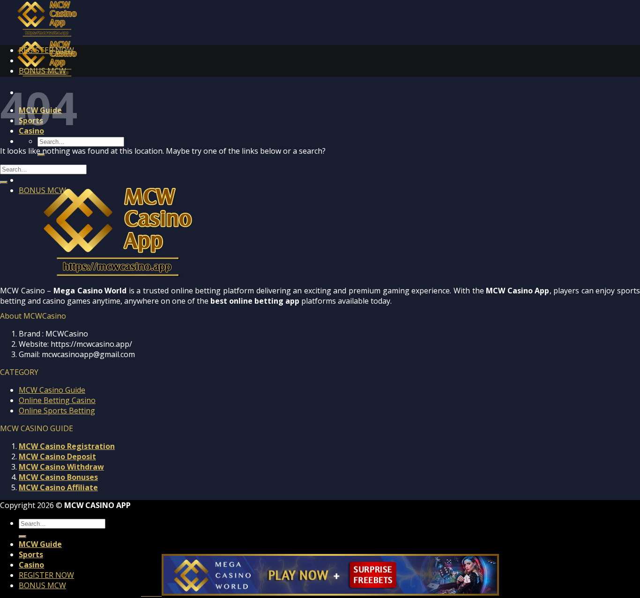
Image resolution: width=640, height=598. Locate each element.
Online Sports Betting (57, 410)
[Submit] (3, 182)
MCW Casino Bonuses (58, 477)
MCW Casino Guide (52, 390)
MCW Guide (40, 544)
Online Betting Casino (57, 400)
